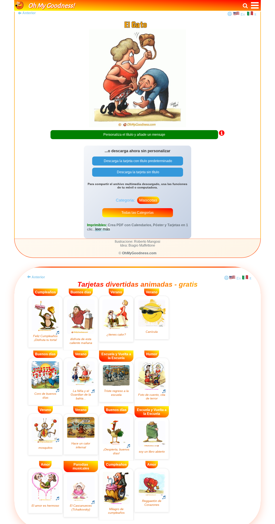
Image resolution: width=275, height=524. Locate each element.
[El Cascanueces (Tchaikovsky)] (81, 494)
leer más (102, 229)
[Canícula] (151, 317)
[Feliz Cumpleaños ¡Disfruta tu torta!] (45, 321)
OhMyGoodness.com (139, 253)
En (244, 14)
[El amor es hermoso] (45, 491)
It (255, 14)
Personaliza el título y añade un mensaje (134, 134)
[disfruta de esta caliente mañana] (81, 323)
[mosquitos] (45, 434)
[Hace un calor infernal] (81, 434)
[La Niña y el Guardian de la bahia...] (81, 381)
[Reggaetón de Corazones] (151, 490)
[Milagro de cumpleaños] (116, 494)
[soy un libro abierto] (151, 438)
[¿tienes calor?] (116, 319)
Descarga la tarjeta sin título (137, 172)
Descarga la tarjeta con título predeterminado (137, 161)
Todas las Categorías (137, 212)
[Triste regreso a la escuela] (116, 382)
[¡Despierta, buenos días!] (116, 437)
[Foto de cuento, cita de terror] (151, 382)
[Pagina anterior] (29, 277)
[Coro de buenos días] (45, 381)
